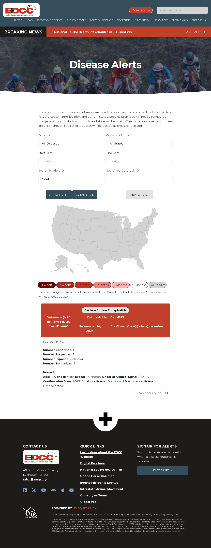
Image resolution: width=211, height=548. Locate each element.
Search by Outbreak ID (122, 170)
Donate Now (141, 10)
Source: (48, 341)
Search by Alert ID (51, 170)
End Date (113, 153)
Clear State (85, 194)
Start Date (45, 153)
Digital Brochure (92, 463)
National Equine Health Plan (101, 469)
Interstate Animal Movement (101, 489)
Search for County (149, 393)
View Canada (139, 194)
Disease (44, 135)
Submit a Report (76, 20)
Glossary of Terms (93, 495)
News (29, 20)
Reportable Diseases (49, 20)
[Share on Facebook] (167, 393)
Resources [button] (161, 20)
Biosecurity (124, 20)
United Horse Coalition (97, 476)
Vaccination (143, 20)
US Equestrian (85, 508)
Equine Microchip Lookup (99, 482)
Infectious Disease (101, 20)
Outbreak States (118, 135)
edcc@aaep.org (35, 479)
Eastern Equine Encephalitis (105, 310)
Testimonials (180, 20)
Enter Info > (162, 470)
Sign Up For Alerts (157, 446)
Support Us (199, 20)
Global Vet (88, 502)
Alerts (18, 20)
